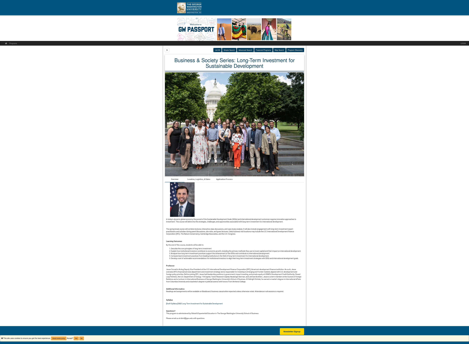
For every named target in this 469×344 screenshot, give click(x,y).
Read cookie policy (58, 338)
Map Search (279, 50)
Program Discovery (295, 50)
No (82, 338)
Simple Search (229, 50)
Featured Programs (263, 50)
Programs (13, 43)
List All (217, 50)
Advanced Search (245, 50)
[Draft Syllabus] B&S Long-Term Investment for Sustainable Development (194, 304)
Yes (76, 338)
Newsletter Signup (291, 331)
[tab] (174, 179)
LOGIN (463, 43)
